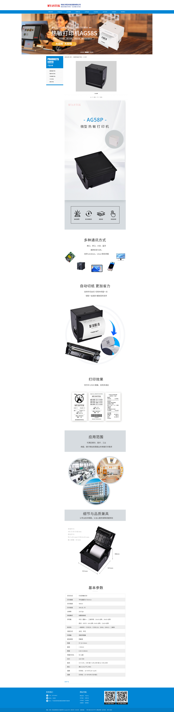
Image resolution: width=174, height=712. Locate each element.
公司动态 (87, 11)
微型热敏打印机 (52, 70)
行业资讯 (96, 11)
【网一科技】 (109, 709)
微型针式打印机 (52, 73)
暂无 (93, 97)
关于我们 (82, 698)
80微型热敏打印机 (77, 57)
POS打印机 (52, 79)
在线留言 (114, 11)
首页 (70, 57)
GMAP (77, 709)
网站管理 (99, 709)
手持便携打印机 (52, 76)
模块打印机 (52, 81)
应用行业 (78, 11)
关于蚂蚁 (69, 11)
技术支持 (105, 11)
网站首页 (51, 11)
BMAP (72, 709)
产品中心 (60, 11)
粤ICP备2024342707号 (91, 709)
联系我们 (123, 11)
